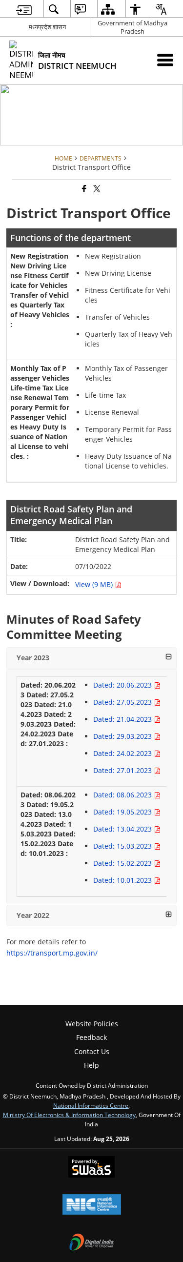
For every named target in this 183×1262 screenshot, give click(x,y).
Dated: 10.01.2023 (123, 880)
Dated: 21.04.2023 (123, 719)
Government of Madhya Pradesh (132, 27)
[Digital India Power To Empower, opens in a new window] (92, 1243)
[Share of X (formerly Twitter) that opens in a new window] (96, 189)
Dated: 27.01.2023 (123, 770)
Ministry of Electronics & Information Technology (69, 1115)
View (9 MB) (95, 584)
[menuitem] (24, 9)
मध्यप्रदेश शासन (47, 26)
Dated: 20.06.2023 (123, 685)
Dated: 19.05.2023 (123, 811)
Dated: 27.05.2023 (123, 702)
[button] (91, 658)
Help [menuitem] (91, 1065)
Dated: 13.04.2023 (123, 829)
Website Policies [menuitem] (91, 1023)
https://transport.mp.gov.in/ (52, 952)
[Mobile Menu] (165, 59)
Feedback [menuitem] (91, 1037)
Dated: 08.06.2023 (123, 794)
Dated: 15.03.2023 (123, 846)
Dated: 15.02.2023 (123, 863)
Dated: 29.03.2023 (123, 736)
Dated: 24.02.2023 (123, 753)
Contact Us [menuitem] (91, 1051)
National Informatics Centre (90, 1105)
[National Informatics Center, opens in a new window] (91, 1205)
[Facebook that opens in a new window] (83, 189)
